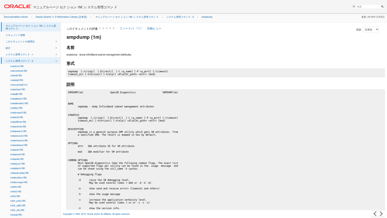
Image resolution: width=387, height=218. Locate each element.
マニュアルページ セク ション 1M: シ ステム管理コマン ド (127, 16)
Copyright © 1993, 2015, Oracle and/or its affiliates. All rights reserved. (97, 213)
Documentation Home (16, 16)
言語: (359, 29)
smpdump (207, 16)
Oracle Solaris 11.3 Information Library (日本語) (61, 16)
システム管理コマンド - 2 (180, 16)
